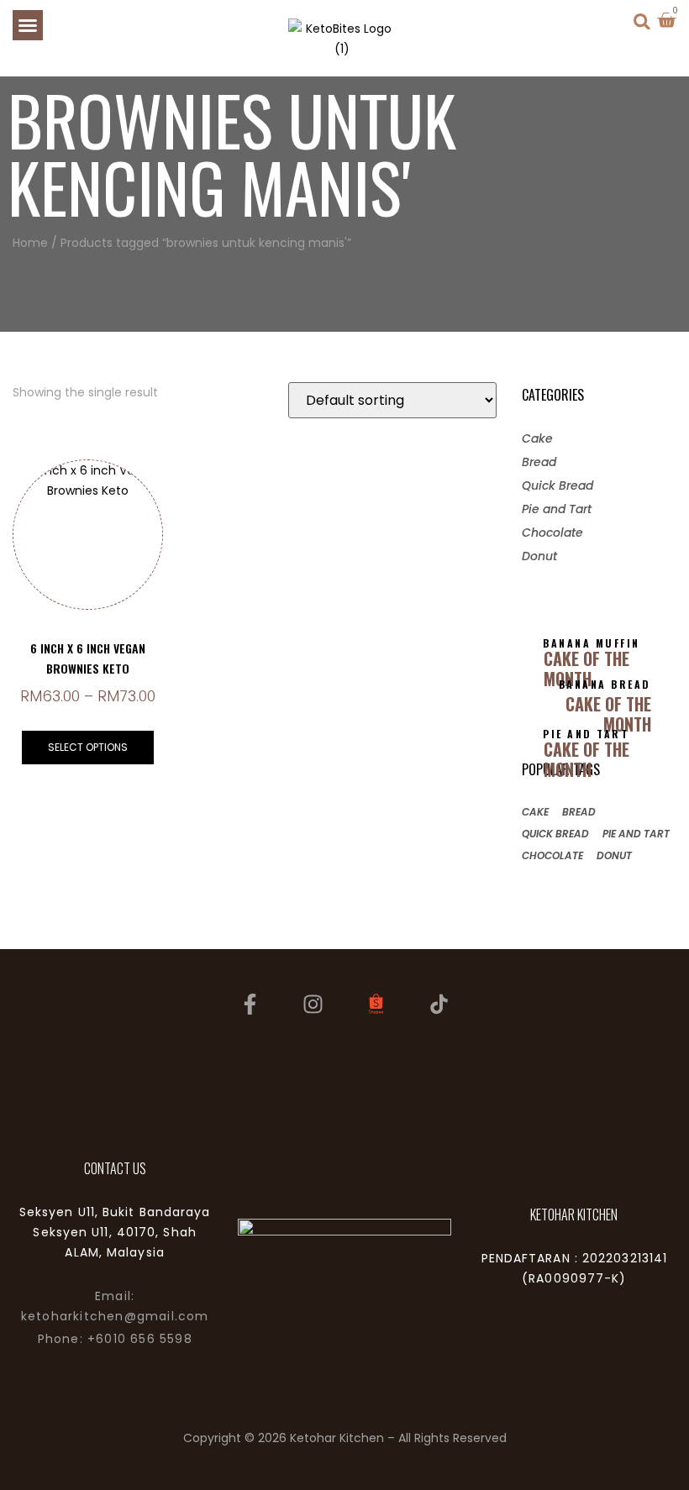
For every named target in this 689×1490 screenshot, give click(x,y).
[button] (28, 25)
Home (30, 242)
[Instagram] (313, 1003)
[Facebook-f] (250, 1003)
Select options (88, 747)
